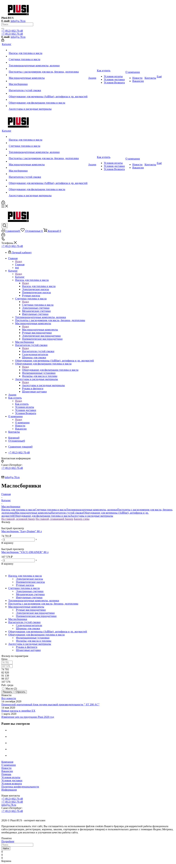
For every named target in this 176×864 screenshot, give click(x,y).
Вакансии (7, 771)
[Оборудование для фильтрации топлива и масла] (48, 99)
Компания (7, 761)
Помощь (6, 774)
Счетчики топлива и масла (37, 304)
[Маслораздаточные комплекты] (48, 74)
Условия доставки (11, 780)
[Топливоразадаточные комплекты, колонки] (48, 62)
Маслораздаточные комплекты (40, 329)
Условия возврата (11, 783)
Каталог (20, 276)
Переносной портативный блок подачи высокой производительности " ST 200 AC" (50, 704)
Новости (6, 768)
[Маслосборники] (48, 81)
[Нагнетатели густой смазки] (48, 87)
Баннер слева (81, 518)
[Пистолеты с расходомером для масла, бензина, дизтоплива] (48, 68)
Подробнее (7, 841)
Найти (6, 848)
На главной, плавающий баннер (54, 518)
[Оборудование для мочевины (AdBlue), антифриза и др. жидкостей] (48, 93)
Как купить (22, 403)
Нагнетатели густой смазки (38, 351)
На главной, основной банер (18, 518)
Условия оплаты (10, 777)
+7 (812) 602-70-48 (12, 30)
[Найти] (2, 28)
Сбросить (20, 692)
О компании (22, 422)
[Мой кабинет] (2, 40)
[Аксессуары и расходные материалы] (48, 105)
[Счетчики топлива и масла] (48, 56)
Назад (18, 261)
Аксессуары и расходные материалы (43, 385)
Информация (9, 789)
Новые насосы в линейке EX (18, 710)
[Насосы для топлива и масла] (48, 50)
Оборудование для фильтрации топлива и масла (50, 369)
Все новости (8, 698)
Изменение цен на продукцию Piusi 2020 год (27, 716)
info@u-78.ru (18, 20)
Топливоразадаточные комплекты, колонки (91, 509)
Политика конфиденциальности (20, 786)
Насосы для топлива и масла (39, 286)
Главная (19, 264)
